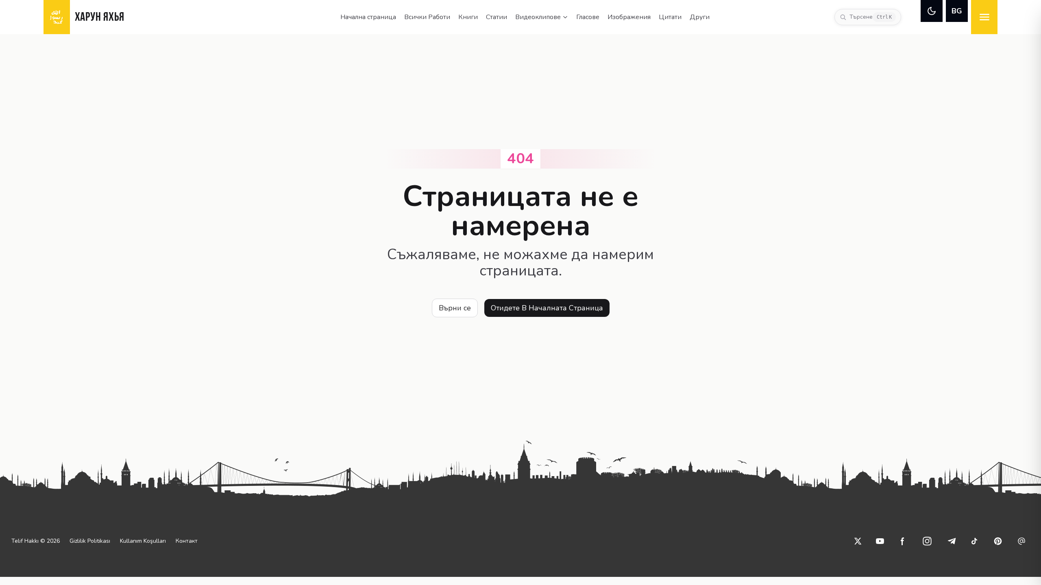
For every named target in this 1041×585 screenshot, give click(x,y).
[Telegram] (951, 541)
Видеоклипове (538, 17)
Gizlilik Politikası (90, 541)
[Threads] (1021, 541)
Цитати (670, 17)
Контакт (187, 541)
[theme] (932, 11)
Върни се (455, 308)
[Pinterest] (998, 541)
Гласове (587, 17)
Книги (468, 17)
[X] (858, 541)
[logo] (57, 17)
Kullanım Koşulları (143, 541)
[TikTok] (974, 541)
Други (700, 17)
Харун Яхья (100, 17)
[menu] (984, 17)
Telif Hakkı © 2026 (35, 541)
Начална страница (368, 17)
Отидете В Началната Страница (547, 308)
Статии (496, 17)
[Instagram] (927, 541)
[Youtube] (880, 541)
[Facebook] (903, 541)
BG (957, 11)
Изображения (629, 17)
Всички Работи (427, 17)
